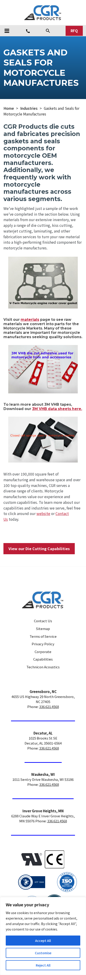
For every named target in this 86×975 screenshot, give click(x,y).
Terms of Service (43, 636)
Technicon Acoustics (43, 666)
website (43, 513)
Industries (29, 108)
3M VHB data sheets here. (57, 409)
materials (30, 319)
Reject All (43, 965)
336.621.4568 (49, 706)
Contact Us (43, 620)
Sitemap (43, 628)
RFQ (74, 30)
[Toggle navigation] (7, 30)
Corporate (43, 651)
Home (8, 108)
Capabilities (43, 659)
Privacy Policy (43, 643)
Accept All (43, 940)
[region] (43, 936)
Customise (43, 953)
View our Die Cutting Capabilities (39, 548)
